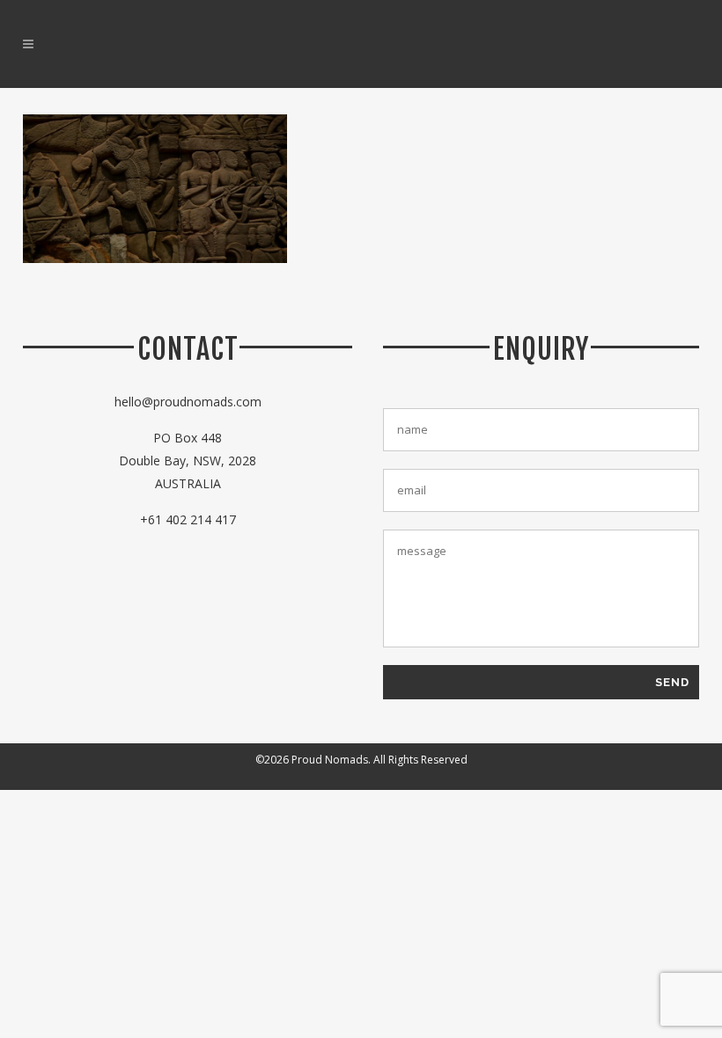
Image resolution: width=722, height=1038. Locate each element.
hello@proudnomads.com (188, 401)
